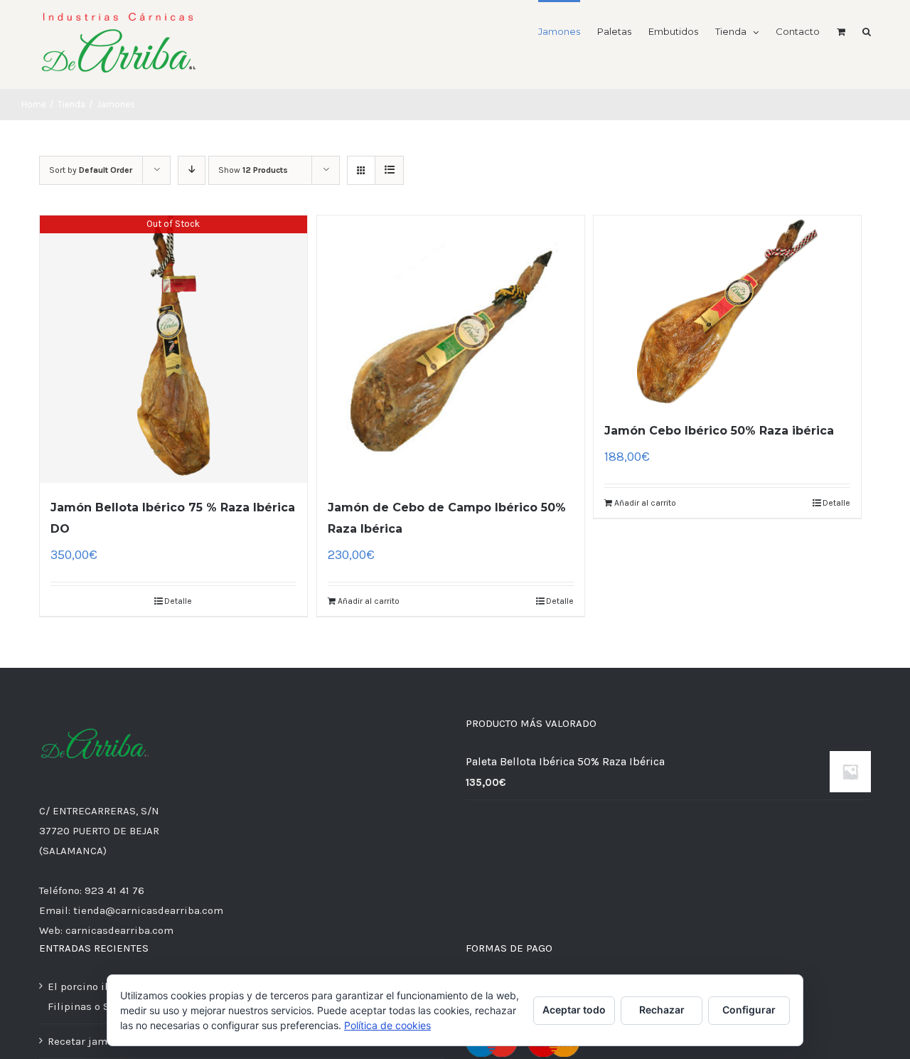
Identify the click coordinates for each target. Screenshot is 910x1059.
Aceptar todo (574, 1010)
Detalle (178, 601)
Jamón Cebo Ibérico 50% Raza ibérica (719, 430)
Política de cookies (387, 1025)
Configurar (749, 1010)
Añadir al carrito (369, 601)
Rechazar (662, 1010)
